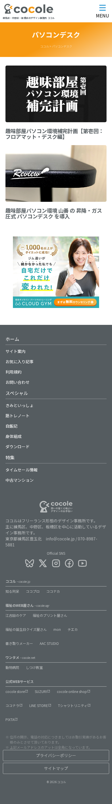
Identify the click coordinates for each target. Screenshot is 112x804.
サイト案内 (15, 351)
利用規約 (13, 372)
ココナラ (12, 705)
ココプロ (33, 591)
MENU (102, 15)
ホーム (12, 338)
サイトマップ (56, 768)
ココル (17, 581)
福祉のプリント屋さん (50, 615)
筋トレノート (17, 415)
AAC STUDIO (49, 643)
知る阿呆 (12, 591)
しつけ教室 (34, 667)
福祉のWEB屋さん (27, 605)
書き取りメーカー (19, 643)
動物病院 (12, 667)
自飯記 (11, 426)
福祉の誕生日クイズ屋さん (26, 629)
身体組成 (13, 436)
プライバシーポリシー (56, 755)
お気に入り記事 (19, 361)
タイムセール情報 (21, 470)
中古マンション (19, 480)
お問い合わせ (17, 382)
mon (57, 629)
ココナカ (53, 591)
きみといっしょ (19, 405)
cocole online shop (72, 691)
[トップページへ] (29, 12)
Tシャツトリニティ (72, 705)
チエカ (72, 629)
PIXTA (9, 719)
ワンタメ (20, 657)
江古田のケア (15, 615)
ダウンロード (17, 446)
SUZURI (41, 691)
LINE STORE (38, 705)
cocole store (15, 691)
